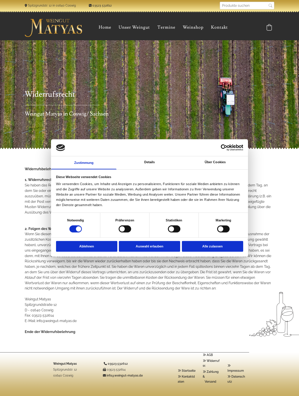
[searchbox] (247, 5)
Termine (166, 27)
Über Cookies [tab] (215, 162)
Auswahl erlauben (149, 246)
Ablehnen (86, 246)
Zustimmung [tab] (84, 163)
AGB (210, 355)
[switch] (125, 229)
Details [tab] (149, 162)
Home (105, 27)
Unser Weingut (134, 27)
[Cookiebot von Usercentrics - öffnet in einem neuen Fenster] (224, 147)
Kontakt (219, 27)
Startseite (188, 370)
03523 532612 (102, 5)
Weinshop (193, 27)
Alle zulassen (212, 246)
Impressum (235, 370)
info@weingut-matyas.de (125, 375)
